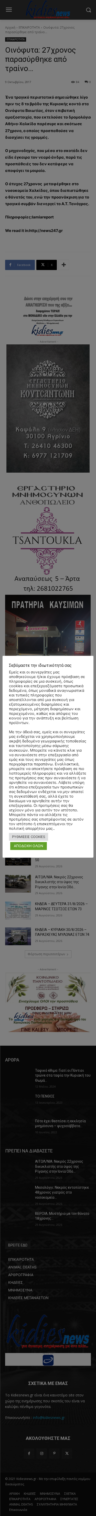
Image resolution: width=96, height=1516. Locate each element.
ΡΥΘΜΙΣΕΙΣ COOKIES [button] (28, 837)
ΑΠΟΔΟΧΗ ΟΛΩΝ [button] (28, 846)
